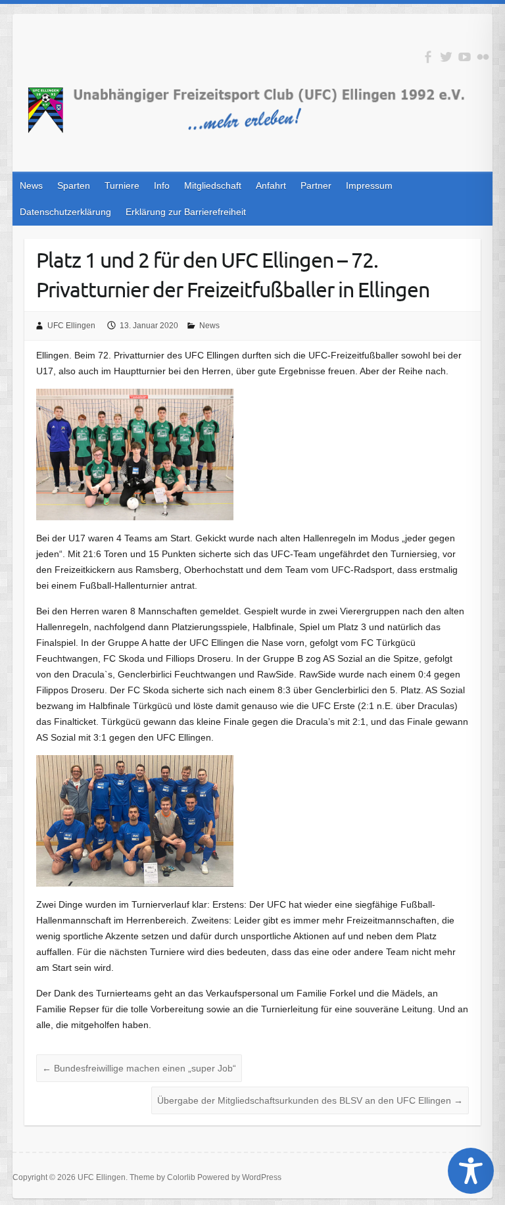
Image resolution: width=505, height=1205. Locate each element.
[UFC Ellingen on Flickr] (483, 57)
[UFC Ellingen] (245, 112)
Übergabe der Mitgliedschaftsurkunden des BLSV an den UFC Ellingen (310, 1100)
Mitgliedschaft (212, 185)
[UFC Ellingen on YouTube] (464, 57)
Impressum (369, 185)
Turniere (122, 185)
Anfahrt (271, 185)
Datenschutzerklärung (65, 212)
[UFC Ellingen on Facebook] (428, 57)
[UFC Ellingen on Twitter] (446, 57)
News (31, 185)
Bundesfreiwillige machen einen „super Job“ (139, 1068)
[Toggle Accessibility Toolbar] (470, 1170)
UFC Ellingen (71, 325)
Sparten (73, 185)
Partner (316, 185)
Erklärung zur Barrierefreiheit (186, 212)
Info (162, 185)
